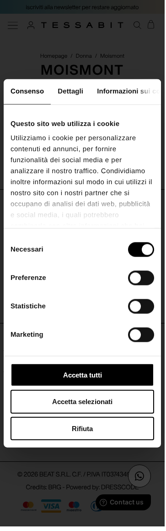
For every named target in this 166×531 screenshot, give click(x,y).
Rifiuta (82, 428)
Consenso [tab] (27, 91)
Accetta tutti (82, 374)
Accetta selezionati (82, 401)
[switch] (141, 277)
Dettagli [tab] (70, 91)
